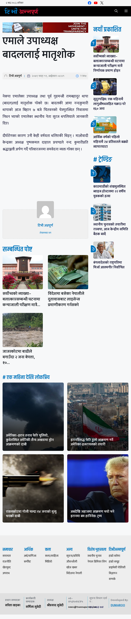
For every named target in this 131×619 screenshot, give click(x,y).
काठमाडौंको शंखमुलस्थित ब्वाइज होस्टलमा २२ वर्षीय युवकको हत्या (109, 191)
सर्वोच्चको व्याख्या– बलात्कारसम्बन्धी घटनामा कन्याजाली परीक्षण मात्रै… (21, 299)
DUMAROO (118, 605)
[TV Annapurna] (21, 11)
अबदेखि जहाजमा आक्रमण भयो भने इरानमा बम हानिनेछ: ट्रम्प (92, 514)
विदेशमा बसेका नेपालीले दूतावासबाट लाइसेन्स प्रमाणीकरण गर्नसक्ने (66, 299)
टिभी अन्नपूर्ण (15, 76)
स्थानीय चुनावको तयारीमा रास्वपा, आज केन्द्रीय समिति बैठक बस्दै (110, 229)
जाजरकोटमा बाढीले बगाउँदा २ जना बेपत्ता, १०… (19, 357)
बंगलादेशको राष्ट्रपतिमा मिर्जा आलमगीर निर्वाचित (109, 265)
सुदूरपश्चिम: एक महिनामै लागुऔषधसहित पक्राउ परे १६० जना (109, 104)
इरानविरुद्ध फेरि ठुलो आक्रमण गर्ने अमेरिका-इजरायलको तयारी (92, 442)
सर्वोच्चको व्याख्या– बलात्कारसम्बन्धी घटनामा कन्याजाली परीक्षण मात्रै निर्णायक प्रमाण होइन (109, 63)
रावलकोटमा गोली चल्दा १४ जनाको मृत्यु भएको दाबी (31, 514)
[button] (116, 11)
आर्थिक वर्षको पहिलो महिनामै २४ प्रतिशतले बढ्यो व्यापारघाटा (110, 142)
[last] (45, 28)
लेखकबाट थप (45, 233)
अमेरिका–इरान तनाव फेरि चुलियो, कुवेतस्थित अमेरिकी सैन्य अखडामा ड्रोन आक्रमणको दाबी (30, 440)
